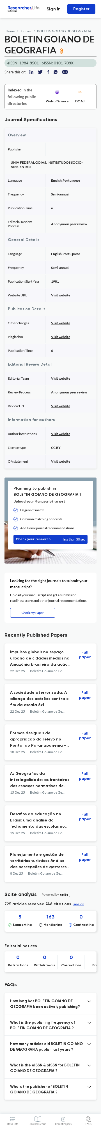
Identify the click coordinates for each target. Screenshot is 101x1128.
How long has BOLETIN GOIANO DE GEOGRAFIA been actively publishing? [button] (45, 1004)
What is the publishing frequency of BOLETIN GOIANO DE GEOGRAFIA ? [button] (42, 1025)
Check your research (50, 539)
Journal (25, 31)
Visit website (60, 295)
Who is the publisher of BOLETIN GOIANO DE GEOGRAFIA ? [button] (39, 1089)
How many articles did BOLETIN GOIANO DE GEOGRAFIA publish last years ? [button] (46, 1047)
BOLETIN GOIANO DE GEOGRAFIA (64, 31)
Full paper (85, 654)
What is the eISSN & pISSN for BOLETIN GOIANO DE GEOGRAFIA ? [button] (45, 1068)
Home (10, 31)
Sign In (54, 9)
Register (81, 8)
